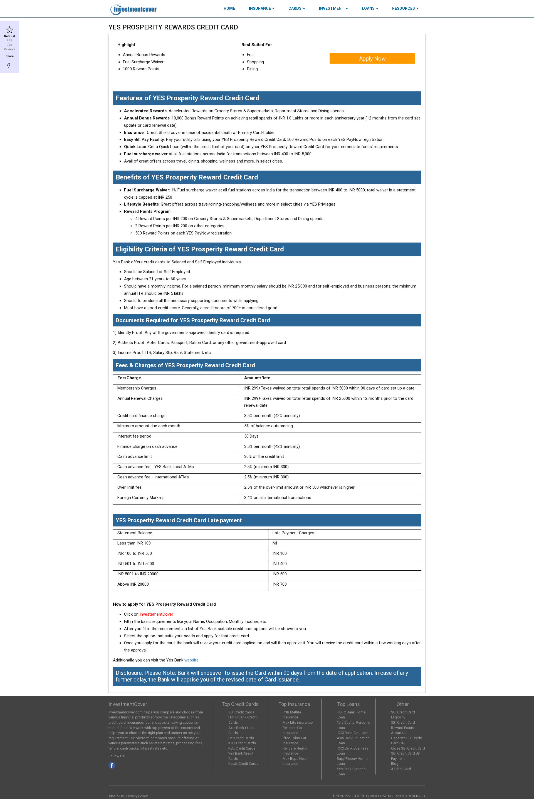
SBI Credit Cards (241, 712)
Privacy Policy (137, 796)
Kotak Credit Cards (243, 763)
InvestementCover (157, 614)
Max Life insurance (298, 722)
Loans (368, 8)
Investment (332, 8)
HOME (229, 8)
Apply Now (372, 58)
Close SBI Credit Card (408, 748)
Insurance (260, 8)
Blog (395, 763)
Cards (295, 8)
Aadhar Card (401, 769)
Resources (404, 8)
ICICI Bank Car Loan (352, 733)
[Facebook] (9, 65)
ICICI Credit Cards (242, 743)
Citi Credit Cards (241, 738)
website (191, 660)
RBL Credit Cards (241, 748)
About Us (398, 733)
